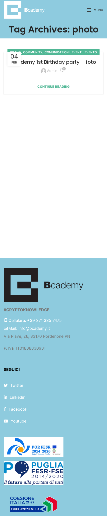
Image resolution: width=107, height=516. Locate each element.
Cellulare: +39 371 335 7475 (35, 320)
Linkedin (17, 397)
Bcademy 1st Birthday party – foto (53, 62)
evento (91, 52)
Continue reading (53, 86)
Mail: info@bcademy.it (29, 328)
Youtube (18, 421)
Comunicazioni (57, 52)
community (32, 52)
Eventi (77, 52)
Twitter (16, 385)
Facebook (18, 409)
